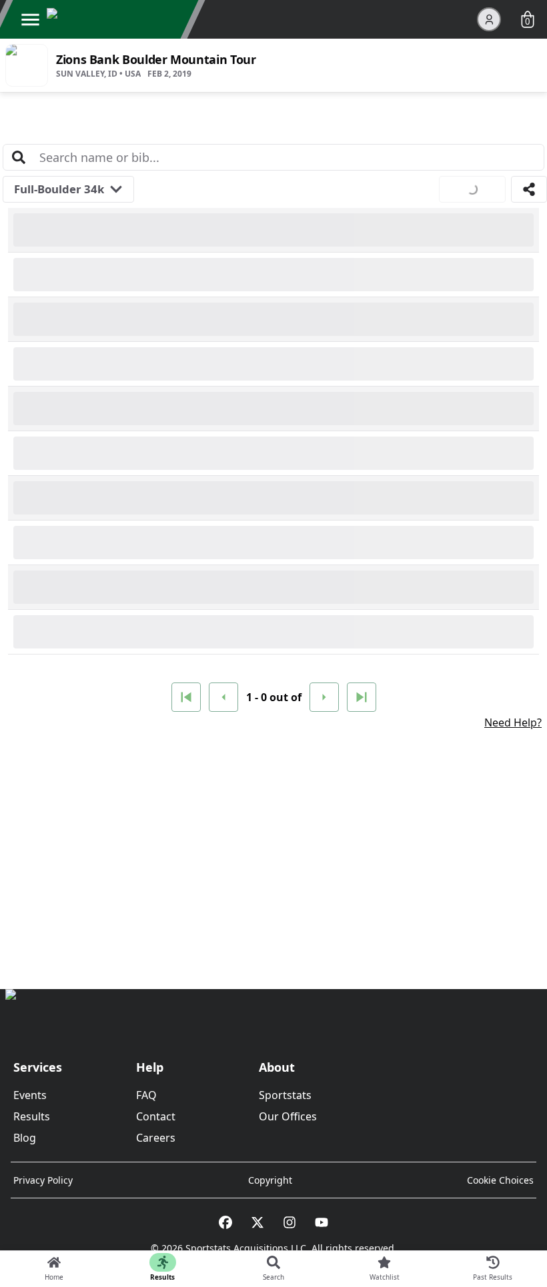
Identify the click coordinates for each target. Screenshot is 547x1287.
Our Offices (288, 1116)
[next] (324, 697)
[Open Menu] (30, 19)
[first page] (186, 697)
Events (30, 1095)
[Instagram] (289, 1222)
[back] (223, 697)
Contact (155, 1116)
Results (31, 1116)
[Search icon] (18, 157)
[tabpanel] (273, 522)
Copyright (270, 1180)
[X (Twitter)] (257, 1222)
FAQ (146, 1095)
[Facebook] (225, 1222)
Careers (155, 1137)
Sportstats (285, 1095)
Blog (24, 1137)
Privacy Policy (43, 1180)
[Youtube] (321, 1222)
